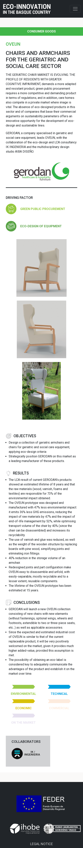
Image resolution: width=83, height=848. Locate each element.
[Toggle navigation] (75, 9)
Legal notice (41, 844)
